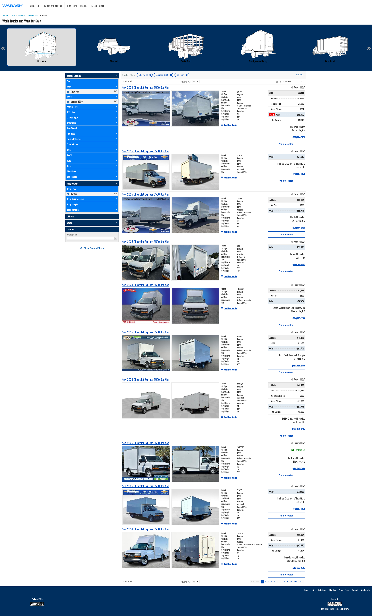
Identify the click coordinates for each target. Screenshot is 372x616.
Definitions (322, 590)
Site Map (332, 590)
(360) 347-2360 (298, 365)
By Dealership (72, 234)
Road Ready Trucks (76, 6)
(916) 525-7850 (299, 468)
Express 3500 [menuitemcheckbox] (76, 101)
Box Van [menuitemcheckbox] (73, 194)
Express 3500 (162, 74)
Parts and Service (53, 6)
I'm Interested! (286, 144)
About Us (34, 6)
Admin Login (365, 590)
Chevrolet (143, 74)
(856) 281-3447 (299, 264)
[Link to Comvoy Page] (37, 604)
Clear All (299, 75)
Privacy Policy (344, 590)
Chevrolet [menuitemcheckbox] (74, 91)
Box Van (181, 74)
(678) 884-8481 (299, 137)
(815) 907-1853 (299, 173)
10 (291, 581)
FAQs (313, 590)
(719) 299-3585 (299, 567)
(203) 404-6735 (298, 428)
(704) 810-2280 (299, 318)
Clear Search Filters (93, 248)
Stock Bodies (97, 6)
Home (306, 590)
